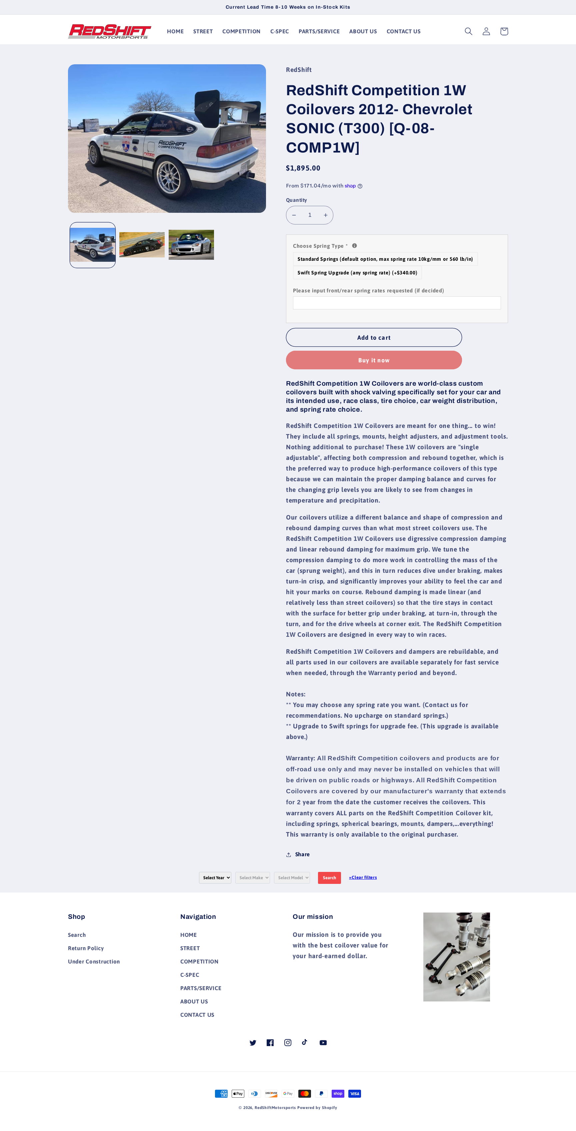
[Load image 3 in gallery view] (191, 245)
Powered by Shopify (317, 1107)
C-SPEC (189, 974)
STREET (190, 948)
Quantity (296, 200)
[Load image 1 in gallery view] (92, 245)
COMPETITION (199, 961)
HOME (188, 935)
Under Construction (94, 961)
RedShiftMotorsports (275, 1107)
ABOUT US (194, 1001)
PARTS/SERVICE (200, 988)
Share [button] (302, 854)
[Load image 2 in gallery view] (142, 245)
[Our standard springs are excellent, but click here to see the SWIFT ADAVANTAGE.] (354, 245)
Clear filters (363, 877)
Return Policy (86, 948)
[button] (469, 31)
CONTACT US (197, 1014)
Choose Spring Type (397, 245)
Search (329, 877)
